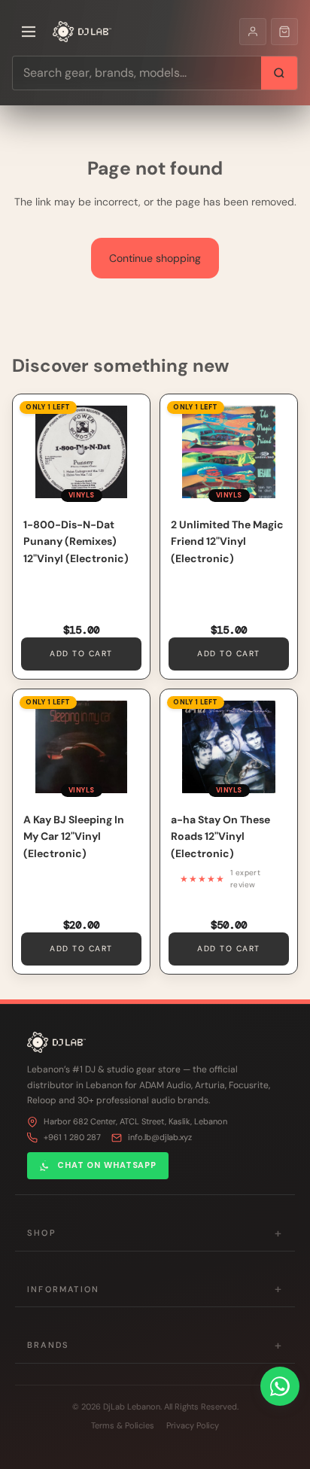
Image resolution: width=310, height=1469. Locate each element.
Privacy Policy (192, 1425)
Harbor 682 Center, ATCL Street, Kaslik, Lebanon (135, 1121)
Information (155, 1289)
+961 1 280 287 (72, 1137)
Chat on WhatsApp (107, 1165)
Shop (155, 1233)
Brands (155, 1345)
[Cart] (284, 31)
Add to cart (81, 653)
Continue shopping (155, 258)
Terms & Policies (122, 1425)
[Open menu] (28, 31)
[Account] (252, 31)
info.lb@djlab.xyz (160, 1137)
